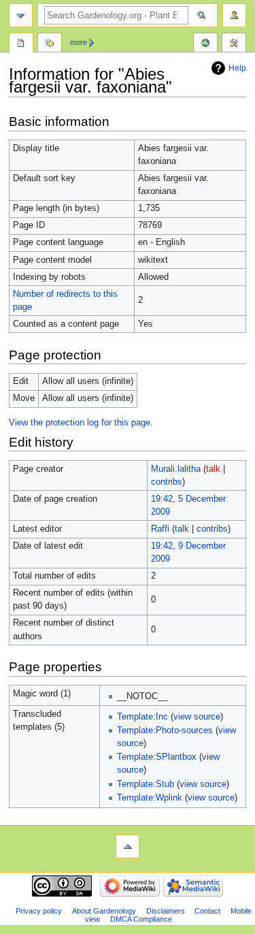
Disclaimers (165, 911)
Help (237, 68)
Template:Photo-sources (165, 730)
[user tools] (234, 15)
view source (196, 717)
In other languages (205, 44)
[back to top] (127, 846)
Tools (233, 44)
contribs (166, 482)
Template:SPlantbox (157, 757)
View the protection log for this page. (81, 423)
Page (21, 44)
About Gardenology (104, 911)
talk (213, 469)
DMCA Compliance (141, 919)
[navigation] (21, 15)
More (78, 42)
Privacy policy (39, 911)
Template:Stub (145, 784)
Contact (207, 911)
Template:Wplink (149, 798)
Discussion (49, 44)
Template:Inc (142, 717)
